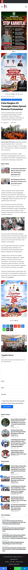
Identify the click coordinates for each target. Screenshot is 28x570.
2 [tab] (14, 51)
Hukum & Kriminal (10, 96)
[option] (14, 343)
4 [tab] (11, 94)
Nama (3, 381)
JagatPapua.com (14, 559)
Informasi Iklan (19, 561)
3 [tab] (9, 94)
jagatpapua (5, 122)
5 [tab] (13, 94)
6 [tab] (14, 94)
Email (2, 387)
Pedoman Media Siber (14, 564)
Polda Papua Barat (16, 99)
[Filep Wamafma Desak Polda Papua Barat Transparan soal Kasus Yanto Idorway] (5, 181)
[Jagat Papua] (5, 6)
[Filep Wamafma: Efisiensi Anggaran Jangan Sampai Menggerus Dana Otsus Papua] (5, 454)
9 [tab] (20, 94)
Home (3, 96)
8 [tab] (18, 94)
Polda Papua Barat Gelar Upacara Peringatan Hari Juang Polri (14, 345)
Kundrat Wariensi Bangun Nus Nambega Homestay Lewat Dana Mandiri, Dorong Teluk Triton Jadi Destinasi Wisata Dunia (18, 422)
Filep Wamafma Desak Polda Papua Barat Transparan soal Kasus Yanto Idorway (18, 181)
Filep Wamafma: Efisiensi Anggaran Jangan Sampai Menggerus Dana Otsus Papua (18, 452)
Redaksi (7, 561)
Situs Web (3, 394)
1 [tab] (13, 51)
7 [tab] (16, 94)
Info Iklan (12, 561)
